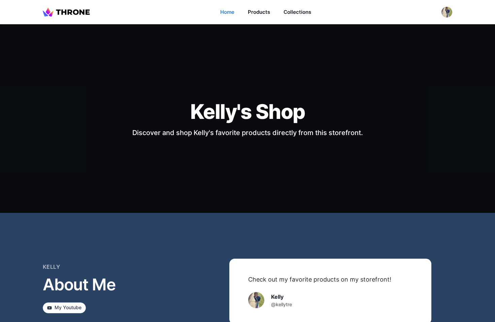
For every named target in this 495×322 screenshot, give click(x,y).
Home (227, 12)
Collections (297, 12)
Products (259, 12)
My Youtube (68, 307)
